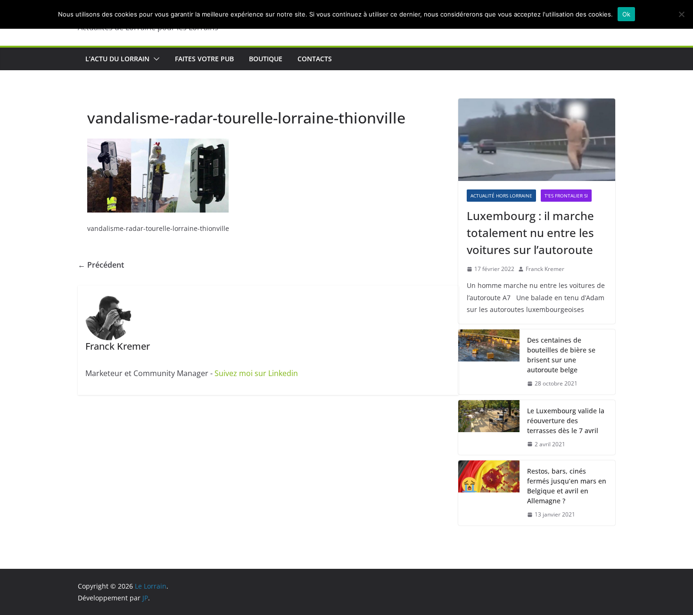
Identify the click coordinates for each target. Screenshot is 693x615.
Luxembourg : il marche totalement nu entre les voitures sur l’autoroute (530, 232)
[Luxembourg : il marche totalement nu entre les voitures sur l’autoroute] (536, 139)
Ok (626, 14)
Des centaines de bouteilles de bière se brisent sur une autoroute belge (561, 355)
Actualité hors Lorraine (501, 195)
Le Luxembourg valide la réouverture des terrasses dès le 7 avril (565, 420)
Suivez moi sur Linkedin (256, 373)
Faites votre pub (204, 58)
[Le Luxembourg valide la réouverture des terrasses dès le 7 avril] (489, 427)
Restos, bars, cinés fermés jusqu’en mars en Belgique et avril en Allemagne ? (566, 486)
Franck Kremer (545, 269)
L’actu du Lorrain (117, 58)
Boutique (265, 58)
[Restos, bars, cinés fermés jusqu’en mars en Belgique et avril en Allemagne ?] (489, 492)
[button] (154, 59)
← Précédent (101, 265)
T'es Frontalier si (566, 195)
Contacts (314, 58)
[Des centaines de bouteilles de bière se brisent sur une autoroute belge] (489, 361)
